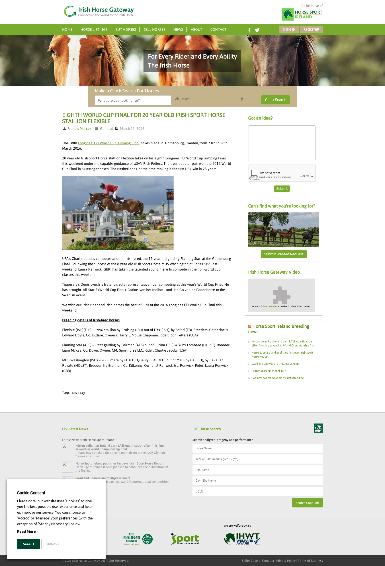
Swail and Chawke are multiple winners (275, 363)
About (196, 29)
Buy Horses (125, 29)
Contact (218, 29)
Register (311, 29)
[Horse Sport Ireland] (302, 20)
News (178, 29)
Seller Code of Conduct (258, 560)
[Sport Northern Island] (185, 539)
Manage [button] (52, 543)
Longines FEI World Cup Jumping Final (108, 143)
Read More (26, 531)
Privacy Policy (286, 560)
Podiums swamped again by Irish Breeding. (278, 378)
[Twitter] (256, 29)
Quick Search (275, 99)
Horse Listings (93, 29)
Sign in (289, 29)
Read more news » (75, 493)
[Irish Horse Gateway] (99, 11)
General (106, 128)
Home (67, 29)
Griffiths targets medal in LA (269, 370)
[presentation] (282, 173)
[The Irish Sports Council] (138, 539)
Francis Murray (79, 128)
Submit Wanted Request (283, 254)
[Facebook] (248, 29)
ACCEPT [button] (28, 543)
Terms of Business (310, 560)
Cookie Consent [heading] (31, 493)
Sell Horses (154, 29)
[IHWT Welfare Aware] (242, 539)
